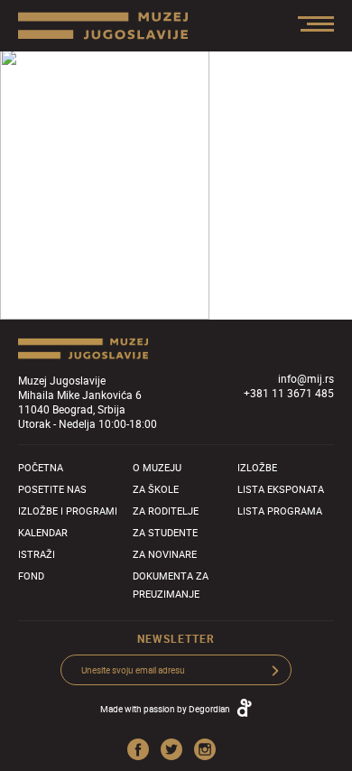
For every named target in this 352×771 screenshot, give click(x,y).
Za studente (165, 532)
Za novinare (165, 554)
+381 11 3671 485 (289, 393)
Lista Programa (279, 510)
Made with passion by (165, 708)
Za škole (156, 489)
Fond (31, 575)
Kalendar (43, 532)
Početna (40, 467)
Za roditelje (166, 510)
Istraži (36, 554)
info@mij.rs (306, 378)
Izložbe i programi (67, 510)
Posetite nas (52, 489)
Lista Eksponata (280, 489)
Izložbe (257, 467)
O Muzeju (157, 467)
